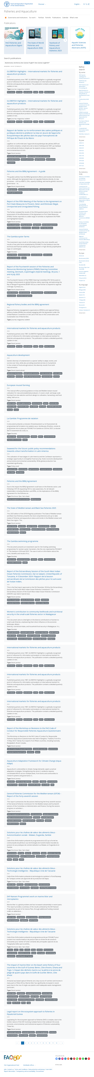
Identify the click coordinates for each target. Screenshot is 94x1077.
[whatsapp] (83, 1059)
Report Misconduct (9, 1071)
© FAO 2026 (58, 1065)
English (76, 4)
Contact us (10, 1069)
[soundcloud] (68, 1059)
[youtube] (89, 1059)
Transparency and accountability (25, 1071)
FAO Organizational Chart (11, 1065)
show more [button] (82, 137)
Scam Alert (49, 1069)
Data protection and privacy (36, 1069)
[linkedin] (65, 1059)
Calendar (65, 18)
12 (56, 1043)
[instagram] (62, 1059)
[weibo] (80, 1059)
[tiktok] (71, 1059)
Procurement (40, 1071)
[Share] (88, 4)
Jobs (5, 1069)
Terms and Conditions (21, 1069)
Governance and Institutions (18, 18)
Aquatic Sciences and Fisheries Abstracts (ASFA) (79, 45)
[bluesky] (56, 1059)
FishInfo (48, 18)
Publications (56, 18)
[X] (86, 1059)
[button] (86, 4)
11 (53, 1043)
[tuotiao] (74, 1059)
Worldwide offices (28, 1065)
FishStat (41, 18)
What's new (74, 18)
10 (49, 1043)
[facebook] (59, 1059)
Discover (41, 4)
